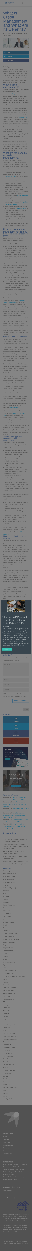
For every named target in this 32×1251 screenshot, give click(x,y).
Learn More (7, 649)
